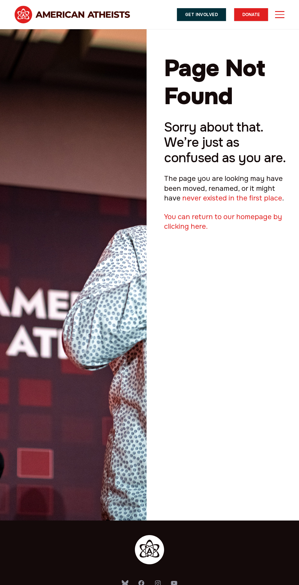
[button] (279, 14)
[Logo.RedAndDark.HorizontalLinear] (72, 14)
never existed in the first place (232, 198)
